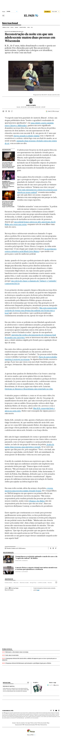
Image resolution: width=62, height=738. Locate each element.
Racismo (50, 582)
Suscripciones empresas (30, 724)
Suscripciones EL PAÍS (19, 724)
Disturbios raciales (24, 582)
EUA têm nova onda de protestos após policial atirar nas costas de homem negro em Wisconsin (8, 204)
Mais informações (9, 590)
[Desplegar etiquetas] (56, 582)
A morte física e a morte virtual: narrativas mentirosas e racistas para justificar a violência (36, 568)
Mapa (48, 722)
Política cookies (33, 722)
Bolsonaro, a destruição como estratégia (17, 652)
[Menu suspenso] (3, 15)
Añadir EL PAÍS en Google (53, 111)
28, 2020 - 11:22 (25, 107)
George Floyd (33, 582)
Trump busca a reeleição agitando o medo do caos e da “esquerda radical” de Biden (36, 557)
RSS (36, 724)
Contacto (14, 722)
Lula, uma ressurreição (12, 655)
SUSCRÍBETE (47, 11)
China (28, 27)
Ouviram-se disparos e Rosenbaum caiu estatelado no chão (29, 389)
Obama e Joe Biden (37, 501)
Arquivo (35, 682)
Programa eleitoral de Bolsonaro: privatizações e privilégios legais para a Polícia (28, 663)
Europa (16, 27)
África (12, 27)
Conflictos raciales (42, 582)
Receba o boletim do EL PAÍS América (16, 548)
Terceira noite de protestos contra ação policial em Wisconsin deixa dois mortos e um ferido (8, 165)
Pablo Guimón (31, 105)
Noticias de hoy (44, 724)
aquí (38, 590)
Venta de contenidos (20, 722)
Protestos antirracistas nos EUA (14, 31)
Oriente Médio (22, 27)
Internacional (10, 23)
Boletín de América (8, 686)
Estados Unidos (8, 582)
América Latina (5, 27)
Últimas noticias (7, 649)
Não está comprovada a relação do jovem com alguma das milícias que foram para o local (31, 310)
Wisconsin (16, 582)
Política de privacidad (41, 722)
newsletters (6, 682)
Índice (39, 724)
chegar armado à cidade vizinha (26, 136)
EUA (32, 27)
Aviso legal (27, 722)
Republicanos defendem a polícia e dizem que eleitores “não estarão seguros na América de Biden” (8, 184)
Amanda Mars (18, 560)
